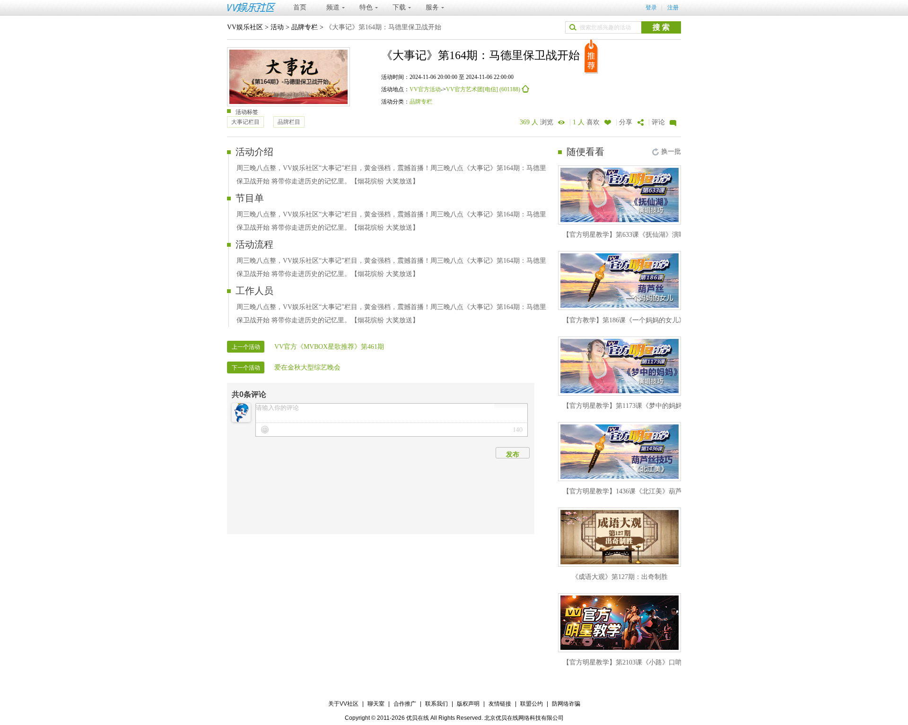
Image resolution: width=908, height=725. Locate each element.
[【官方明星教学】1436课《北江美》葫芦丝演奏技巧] (619, 451)
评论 (658, 122)
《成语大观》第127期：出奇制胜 (620, 576)
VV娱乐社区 (245, 27)
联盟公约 (531, 703)
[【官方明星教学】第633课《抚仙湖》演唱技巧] (619, 194)
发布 (512, 454)
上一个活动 (246, 347)
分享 (625, 122)
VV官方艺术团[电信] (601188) (484, 89)
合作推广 (404, 703)
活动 (277, 27)
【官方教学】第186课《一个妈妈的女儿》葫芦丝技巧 (640, 320)
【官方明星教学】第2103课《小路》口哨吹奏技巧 (635, 662)
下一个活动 (246, 367)
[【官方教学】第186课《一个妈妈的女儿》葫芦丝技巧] (619, 280)
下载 (399, 7)
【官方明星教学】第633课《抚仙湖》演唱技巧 (630, 234)
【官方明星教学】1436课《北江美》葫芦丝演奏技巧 (639, 491)
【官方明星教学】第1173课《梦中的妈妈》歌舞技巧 (639, 405)
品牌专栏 (304, 27)
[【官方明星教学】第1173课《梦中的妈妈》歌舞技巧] (619, 366)
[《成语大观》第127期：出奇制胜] (619, 537)
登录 (651, 7)
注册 (673, 7)
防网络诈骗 (566, 703)
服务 (432, 7)
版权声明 (468, 703)
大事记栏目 (245, 122)
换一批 (671, 151)
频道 (333, 7)
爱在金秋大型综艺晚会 (307, 367)
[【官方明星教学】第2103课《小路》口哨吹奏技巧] (619, 622)
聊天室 (375, 703)
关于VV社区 (343, 703)
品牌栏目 (289, 122)
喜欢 (586, 122)
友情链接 (500, 703)
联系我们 (436, 703)
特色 (366, 7)
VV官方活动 (425, 89)
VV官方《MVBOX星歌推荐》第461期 (329, 346)
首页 (299, 7)
